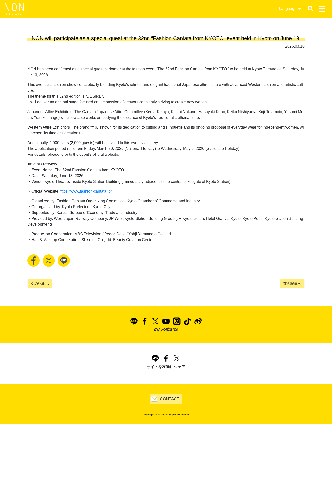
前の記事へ (292, 283)
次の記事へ (40, 283)
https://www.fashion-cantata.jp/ (85, 191)
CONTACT (169, 399)
